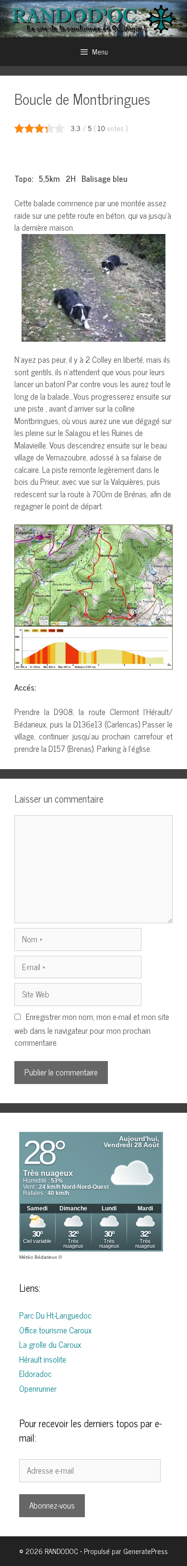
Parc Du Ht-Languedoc (55, 1315)
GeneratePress (145, 1551)
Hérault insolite (42, 1359)
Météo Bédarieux (38, 1257)
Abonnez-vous (52, 1505)
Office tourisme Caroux (55, 1330)
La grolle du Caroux (50, 1344)
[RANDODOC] (93, 17)
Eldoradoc (35, 1373)
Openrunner (38, 1388)
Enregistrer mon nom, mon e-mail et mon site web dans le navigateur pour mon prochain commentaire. (91, 1030)
